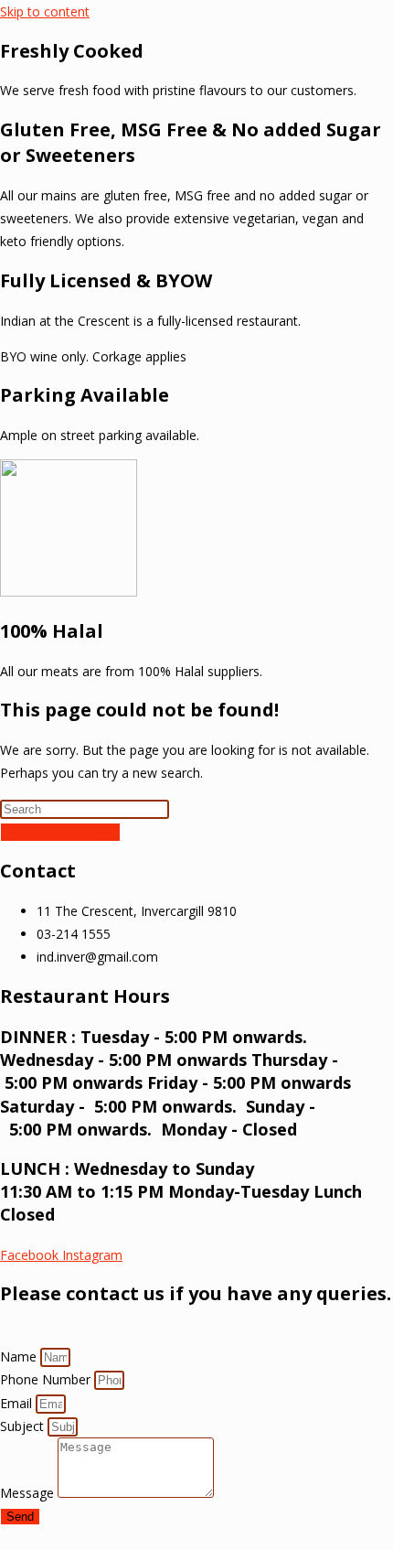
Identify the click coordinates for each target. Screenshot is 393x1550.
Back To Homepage (60, 832)
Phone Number (47, 1379)
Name (20, 1356)
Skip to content (45, 11)
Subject (24, 1426)
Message (29, 1493)
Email (18, 1403)
